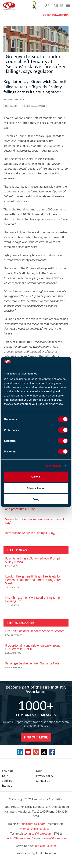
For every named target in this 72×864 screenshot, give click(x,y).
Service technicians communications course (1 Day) (34, 520)
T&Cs (5, 776)
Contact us (43, 780)
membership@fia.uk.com (36, 828)
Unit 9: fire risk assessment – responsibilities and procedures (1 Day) (33, 507)
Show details (53, 465)
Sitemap (7, 785)
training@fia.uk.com (32, 824)
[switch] (63, 430)
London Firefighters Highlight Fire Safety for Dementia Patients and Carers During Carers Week (33, 579)
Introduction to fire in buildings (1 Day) (30, 533)
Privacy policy (44, 776)
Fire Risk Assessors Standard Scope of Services (34, 631)
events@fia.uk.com (54, 838)
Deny (36, 499)
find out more (36, 737)
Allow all (36, 476)
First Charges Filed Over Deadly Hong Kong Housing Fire (32, 599)
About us (7, 771)
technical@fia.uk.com (38, 833)
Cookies (7, 780)
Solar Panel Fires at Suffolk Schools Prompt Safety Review (32, 560)
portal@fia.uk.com (18, 838)
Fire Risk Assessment (33, 105)
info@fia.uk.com (45, 846)
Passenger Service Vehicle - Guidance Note (32, 663)
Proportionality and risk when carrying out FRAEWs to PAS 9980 (32, 647)
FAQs (39, 771)
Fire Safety (11, 105)
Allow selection (36, 487)
